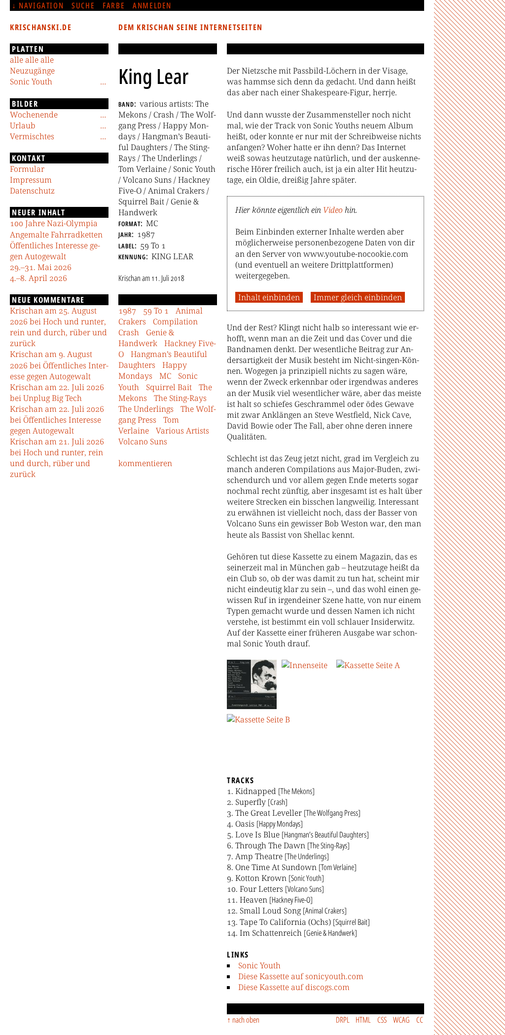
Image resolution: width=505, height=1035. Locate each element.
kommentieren (145, 463)
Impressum (31, 179)
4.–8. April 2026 (38, 278)
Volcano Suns (142, 441)
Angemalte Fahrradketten (56, 234)
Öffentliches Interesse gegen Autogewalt (55, 251)
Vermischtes (32, 136)
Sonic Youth (259, 965)
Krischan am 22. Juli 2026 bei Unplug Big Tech (57, 392)
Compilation (175, 321)
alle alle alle (32, 59)
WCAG (401, 1019)
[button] (252, 684)
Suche (83, 5)
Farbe (114, 5)
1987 (127, 310)
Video (333, 209)
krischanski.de (41, 27)
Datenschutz (32, 190)
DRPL (343, 1019)
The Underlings (146, 408)
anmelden (152, 5)
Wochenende (34, 114)
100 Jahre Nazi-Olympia (54, 223)
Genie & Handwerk (146, 338)
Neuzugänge (32, 70)
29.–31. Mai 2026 (41, 267)
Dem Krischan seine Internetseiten (190, 27)
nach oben (245, 1019)
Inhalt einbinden (269, 297)
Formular (27, 168)
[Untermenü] (103, 81)
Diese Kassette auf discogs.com (294, 987)
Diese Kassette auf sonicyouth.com (300, 976)
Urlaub (23, 125)
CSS (382, 1019)
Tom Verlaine (148, 425)
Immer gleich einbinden (358, 297)
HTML (363, 1019)
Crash (128, 332)
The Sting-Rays (180, 398)
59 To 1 (156, 310)
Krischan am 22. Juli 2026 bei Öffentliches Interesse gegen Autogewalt (57, 419)
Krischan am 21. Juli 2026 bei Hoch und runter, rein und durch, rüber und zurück (57, 457)
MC (165, 375)
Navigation (41, 5)
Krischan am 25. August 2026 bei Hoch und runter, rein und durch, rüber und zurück (58, 327)
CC (419, 1019)
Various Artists (182, 430)
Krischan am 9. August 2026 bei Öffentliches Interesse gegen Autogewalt (59, 365)
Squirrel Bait (169, 387)
